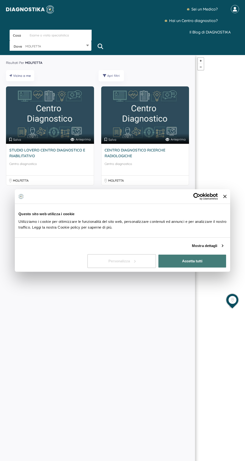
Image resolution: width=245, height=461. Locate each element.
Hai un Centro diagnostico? (193, 20)
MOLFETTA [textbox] (33, 46)
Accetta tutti (192, 261)
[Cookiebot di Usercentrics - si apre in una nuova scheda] (197, 196)
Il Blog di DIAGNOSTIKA (210, 32)
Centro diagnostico (23, 164)
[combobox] (50, 46)
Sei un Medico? (204, 9)
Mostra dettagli (204, 246)
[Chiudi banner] (225, 196)
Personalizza (119, 261)
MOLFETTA (20, 180)
